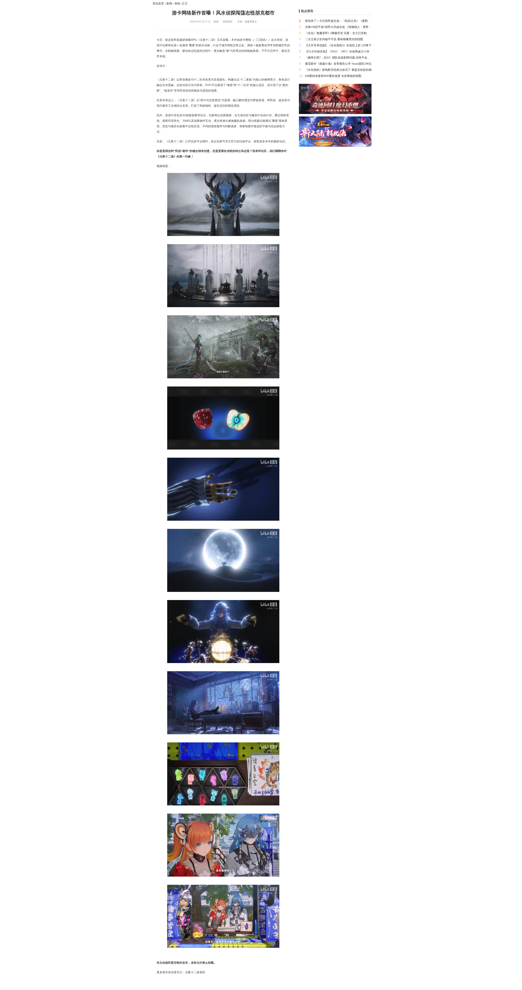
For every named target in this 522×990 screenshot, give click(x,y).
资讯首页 (158, 3)
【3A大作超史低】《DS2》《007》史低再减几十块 (337, 51)
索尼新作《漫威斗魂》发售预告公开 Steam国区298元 (338, 63)
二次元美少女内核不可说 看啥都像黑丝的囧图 (334, 39)
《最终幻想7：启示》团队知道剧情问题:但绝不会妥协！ (338, 57)
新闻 (169, 3)
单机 (177, 3)
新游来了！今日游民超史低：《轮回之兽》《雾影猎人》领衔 (338, 20)
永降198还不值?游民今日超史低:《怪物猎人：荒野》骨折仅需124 (338, 27)
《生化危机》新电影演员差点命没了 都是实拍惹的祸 (338, 69)
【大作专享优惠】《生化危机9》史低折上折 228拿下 (338, 45)
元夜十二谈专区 (195, 972)
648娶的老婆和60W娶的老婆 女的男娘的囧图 (333, 76)
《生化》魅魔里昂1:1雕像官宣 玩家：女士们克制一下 (338, 33)
